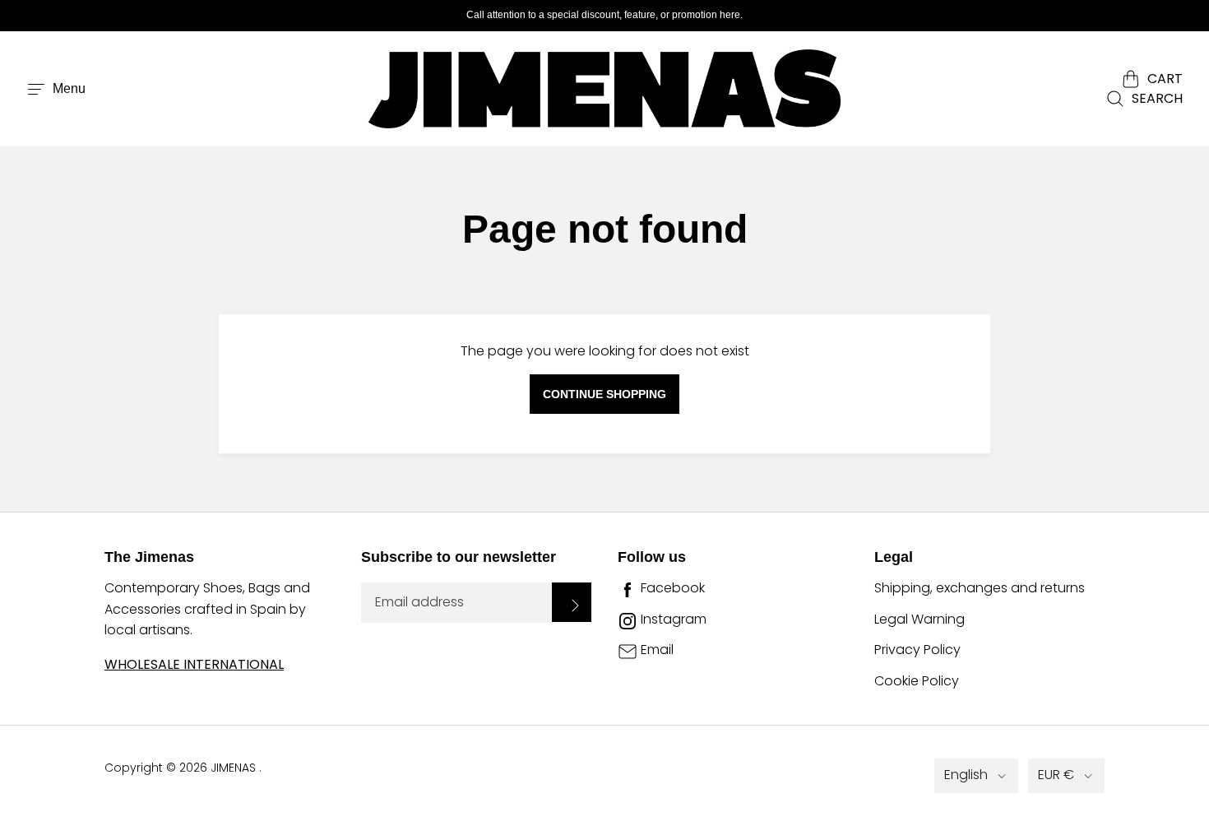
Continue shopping (604, 394)
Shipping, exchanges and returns (979, 587)
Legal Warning (919, 619)
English (966, 774)
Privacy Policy (917, 649)
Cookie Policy (916, 680)
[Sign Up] (571, 602)
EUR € (1056, 774)
